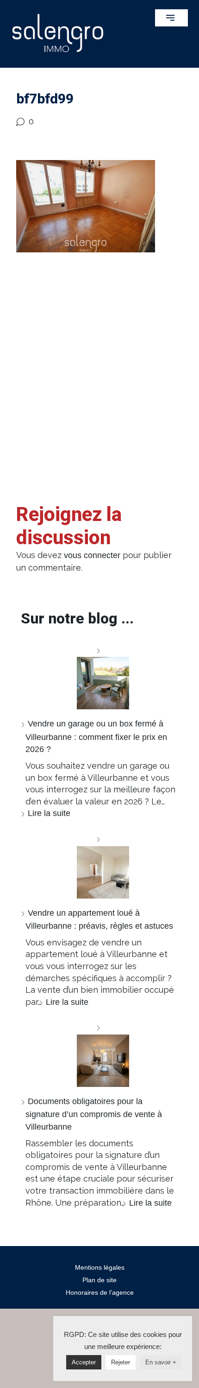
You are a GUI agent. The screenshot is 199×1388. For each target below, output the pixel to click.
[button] (171, 17)
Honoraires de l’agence (100, 1292)
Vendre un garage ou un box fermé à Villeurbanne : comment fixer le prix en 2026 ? (96, 736)
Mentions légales (99, 1267)
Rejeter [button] (120, 1362)
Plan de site (99, 1280)
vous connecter (92, 555)
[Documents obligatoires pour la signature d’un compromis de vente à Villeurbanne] (99, 1054)
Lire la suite (49, 813)
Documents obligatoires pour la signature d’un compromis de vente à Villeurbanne (93, 1114)
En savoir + (160, 1362)
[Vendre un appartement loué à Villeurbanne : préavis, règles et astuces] (99, 866)
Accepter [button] (84, 1362)
